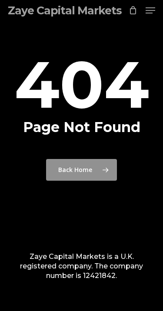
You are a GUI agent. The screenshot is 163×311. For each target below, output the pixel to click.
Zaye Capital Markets (65, 10)
